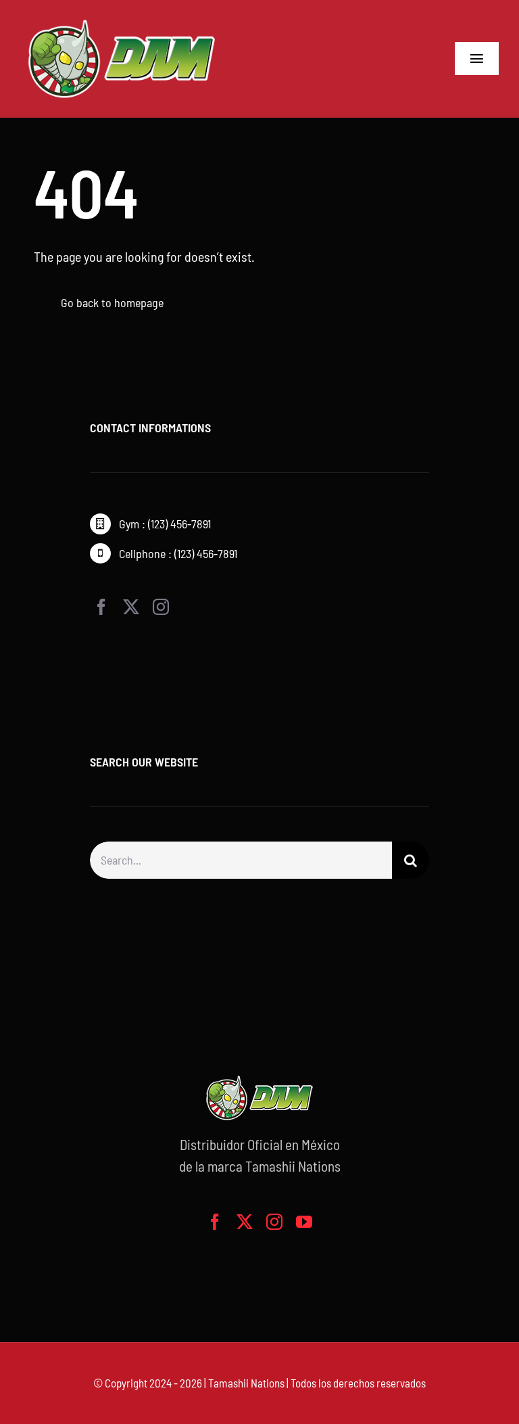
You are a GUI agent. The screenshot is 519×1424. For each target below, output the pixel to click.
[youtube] (304, 1222)
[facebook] (101, 607)
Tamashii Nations (246, 1382)
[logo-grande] (121, 20)
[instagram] (161, 607)
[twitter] (131, 607)
